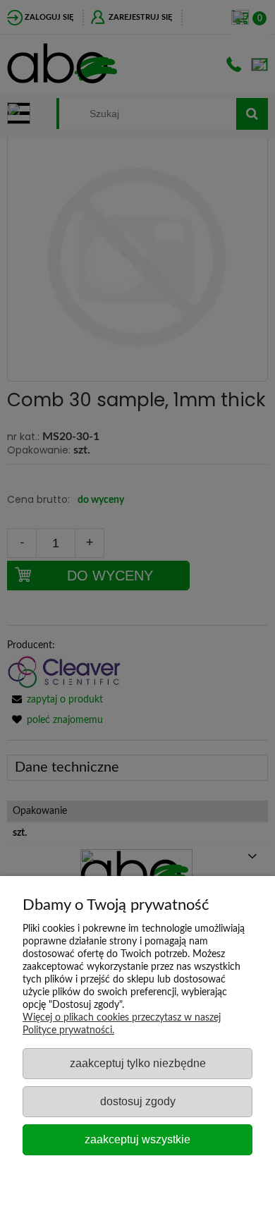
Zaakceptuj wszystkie (137, 1139)
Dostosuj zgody (138, 1101)
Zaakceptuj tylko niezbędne (138, 1063)
